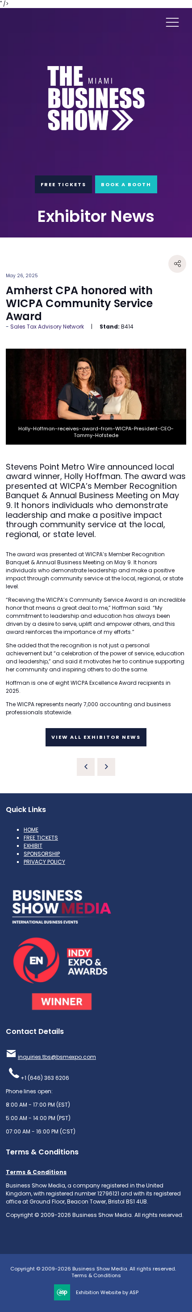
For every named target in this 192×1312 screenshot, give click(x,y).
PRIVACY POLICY (44, 862)
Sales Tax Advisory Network (47, 326)
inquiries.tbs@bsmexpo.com (57, 1057)
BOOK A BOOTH (126, 184)
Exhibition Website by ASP (107, 1292)
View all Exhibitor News (96, 737)
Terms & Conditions (36, 1172)
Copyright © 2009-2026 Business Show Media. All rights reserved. (93, 1269)
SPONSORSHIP (42, 854)
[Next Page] (106, 767)
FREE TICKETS (63, 184)
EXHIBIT (33, 846)
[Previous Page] (86, 767)
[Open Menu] (172, 22)
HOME (31, 829)
